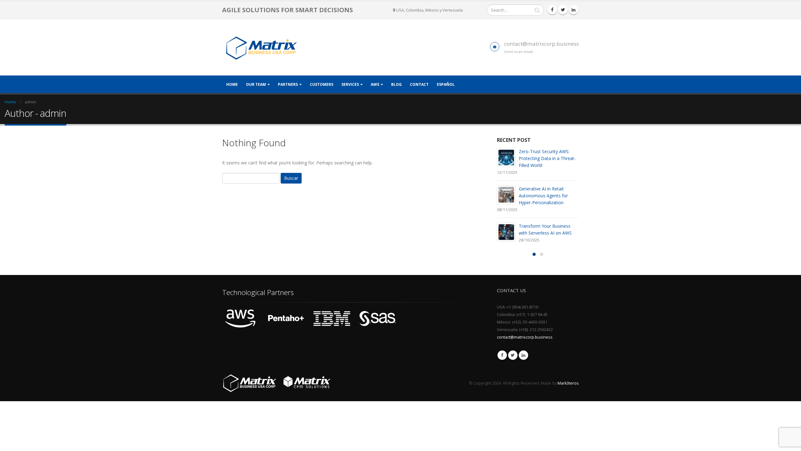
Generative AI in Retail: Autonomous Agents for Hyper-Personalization (543, 195)
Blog (396, 84)
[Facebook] (552, 9)
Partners (288, 84)
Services (350, 84)
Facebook (502, 355)
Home (232, 84)
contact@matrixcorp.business (541, 43)
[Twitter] (563, 9)
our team (256, 84)
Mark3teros (568, 383)
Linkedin (523, 355)
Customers (321, 84)
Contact (419, 84)
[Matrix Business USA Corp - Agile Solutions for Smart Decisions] (261, 47)
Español (446, 84)
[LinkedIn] (573, 9)
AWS (375, 84)
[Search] (537, 10)
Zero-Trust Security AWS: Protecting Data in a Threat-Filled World (547, 158)
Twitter (513, 355)
